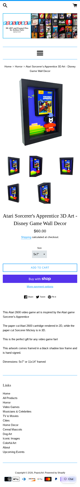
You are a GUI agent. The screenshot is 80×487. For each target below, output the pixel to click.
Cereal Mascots (12, 429)
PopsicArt (39, 472)
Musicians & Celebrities (17, 411)
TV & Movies (11, 416)
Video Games (11, 407)
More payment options (40, 286)
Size (39, 248)
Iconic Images (11, 438)
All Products (10, 398)
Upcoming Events (14, 451)
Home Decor (10, 425)
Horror (7, 402)
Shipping (26, 237)
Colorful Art (9, 442)
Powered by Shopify (55, 472)
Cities (6, 420)
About (6, 447)
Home (6, 393)
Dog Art (7, 434)
